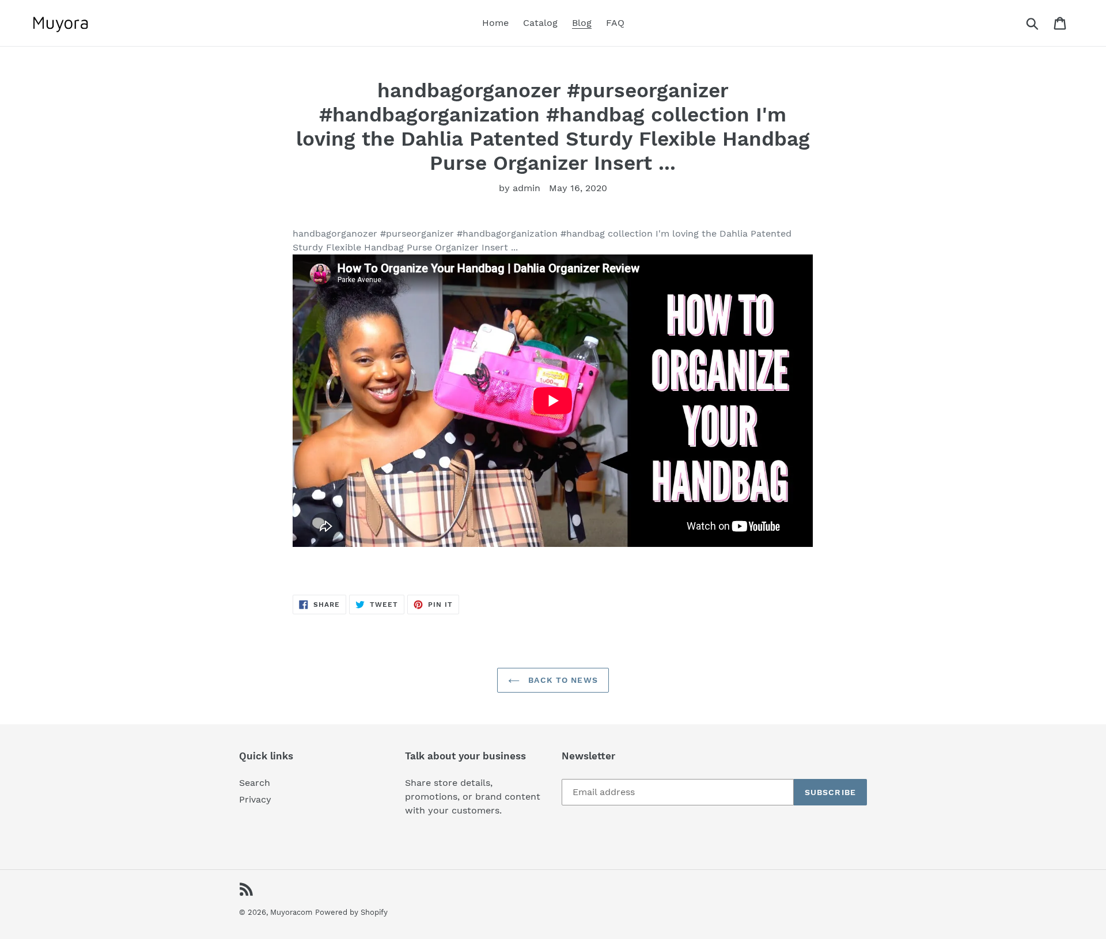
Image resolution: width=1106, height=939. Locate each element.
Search (254, 782)
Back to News (561, 680)
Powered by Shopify (351, 912)
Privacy (255, 799)
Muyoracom (291, 912)
